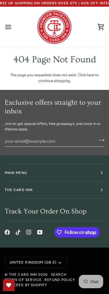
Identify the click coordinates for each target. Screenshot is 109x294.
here (90, 75)
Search (59, 275)
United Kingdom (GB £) (33, 262)
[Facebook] (7, 232)
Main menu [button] (16, 173)
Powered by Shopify (26, 285)
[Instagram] (28, 232)
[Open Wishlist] (9, 285)
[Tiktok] (18, 232)
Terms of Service (23, 280)
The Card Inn (23, 275)
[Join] (99, 140)
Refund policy (59, 280)
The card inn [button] (19, 190)
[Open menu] (13, 27)
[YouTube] (39, 232)
